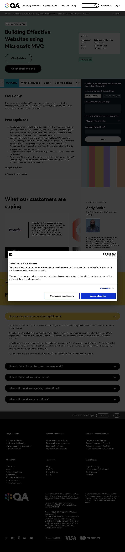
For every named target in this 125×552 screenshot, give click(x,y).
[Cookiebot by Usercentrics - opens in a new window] (105, 254)
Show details (105, 288)
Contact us (106, 5)
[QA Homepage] (12, 5)
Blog (74, 5)
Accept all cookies (98, 296)
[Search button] (95, 5)
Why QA (65, 5)
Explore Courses (50, 5)
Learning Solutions (31, 5)
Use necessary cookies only (62, 296)
